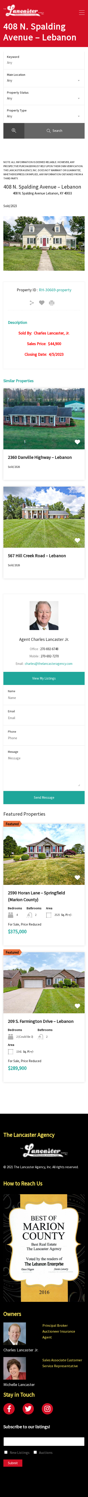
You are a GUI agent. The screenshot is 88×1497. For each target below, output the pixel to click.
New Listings (20, 1452)
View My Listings (44, 678)
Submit (13, 1463)
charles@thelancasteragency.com (48, 663)
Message (13, 752)
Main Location (16, 75)
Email (11, 711)
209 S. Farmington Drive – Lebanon (41, 1021)
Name (11, 691)
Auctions (46, 1452)
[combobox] (44, 80)
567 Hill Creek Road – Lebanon (37, 555)
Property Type (17, 110)
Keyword (13, 57)
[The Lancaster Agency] (23, 14)
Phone (12, 732)
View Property (44, 437)
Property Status (18, 92)
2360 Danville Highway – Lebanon (40, 457)
